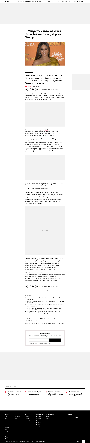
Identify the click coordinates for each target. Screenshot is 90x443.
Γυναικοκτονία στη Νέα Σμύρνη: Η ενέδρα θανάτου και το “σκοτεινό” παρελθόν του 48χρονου (45, 305)
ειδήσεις (60, 318)
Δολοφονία (31, 290)
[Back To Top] (83, 441)
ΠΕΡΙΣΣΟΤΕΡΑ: (28, 295)
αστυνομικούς (32, 99)
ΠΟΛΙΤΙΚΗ (22, 1)
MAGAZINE (44, 1)
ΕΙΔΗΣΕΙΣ (71, 1)
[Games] (82, 1)
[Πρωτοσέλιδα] (75, 1)
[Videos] (77, 1)
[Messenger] (33, 89)
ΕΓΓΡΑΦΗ (76, 417)
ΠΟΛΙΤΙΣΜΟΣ (51, 1)
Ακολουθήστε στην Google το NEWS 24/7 (35, 318)
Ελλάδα (6, 416)
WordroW (54, 323)
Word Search (61, 323)
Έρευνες (6, 431)
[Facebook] (26, 89)
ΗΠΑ (34, 95)
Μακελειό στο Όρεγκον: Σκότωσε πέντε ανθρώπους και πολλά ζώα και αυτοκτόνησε (45, 301)
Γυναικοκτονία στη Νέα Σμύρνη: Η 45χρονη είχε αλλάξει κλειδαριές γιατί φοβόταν (45, 298)
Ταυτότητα (27, 418)
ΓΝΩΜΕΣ (39, 1)
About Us (27, 416)
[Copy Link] (36, 89)
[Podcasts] (80, 1)
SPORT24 (47, 418)
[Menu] (5, 1)
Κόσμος (47, 290)
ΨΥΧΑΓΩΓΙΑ (57, 1)
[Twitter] (30, 89)
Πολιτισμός (7, 425)
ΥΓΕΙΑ (62, 1)
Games (31, 323)
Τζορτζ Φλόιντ (29, 188)
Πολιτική (6, 418)
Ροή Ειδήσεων (17, 416)
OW (47, 423)
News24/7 (48, 416)
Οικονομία (6, 423)
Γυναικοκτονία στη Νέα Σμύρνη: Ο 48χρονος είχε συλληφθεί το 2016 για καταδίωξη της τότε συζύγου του (45, 308)
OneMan (47, 420)
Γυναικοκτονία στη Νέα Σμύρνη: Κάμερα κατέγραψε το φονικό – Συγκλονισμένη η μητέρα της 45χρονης (44, 312)
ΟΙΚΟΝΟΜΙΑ (28, 1)
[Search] (84, 1)
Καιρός (66, 1)
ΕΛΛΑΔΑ (17, 1)
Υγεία (6, 429)
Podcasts (16, 420)
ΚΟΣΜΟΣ (34, 1)
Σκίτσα (16, 418)
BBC (46, 129)
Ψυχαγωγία (7, 427)
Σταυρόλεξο (44, 323)
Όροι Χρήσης (27, 420)
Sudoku (49, 323)
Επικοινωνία (27, 423)
